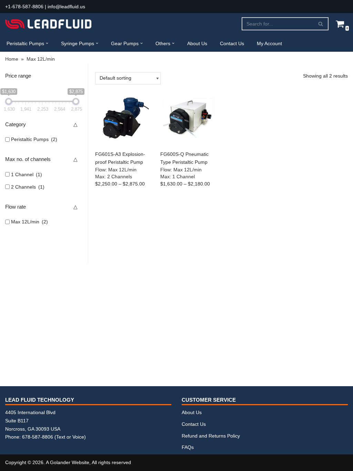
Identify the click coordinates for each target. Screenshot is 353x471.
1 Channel (26, 174)
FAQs (188, 447)
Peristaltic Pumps (34, 139)
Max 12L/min (29, 221)
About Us (197, 43)
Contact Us (232, 43)
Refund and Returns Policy (211, 436)
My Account (269, 43)
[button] (47, 43)
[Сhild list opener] (62, 139)
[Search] (321, 23)
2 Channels (27, 187)
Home (11, 59)
